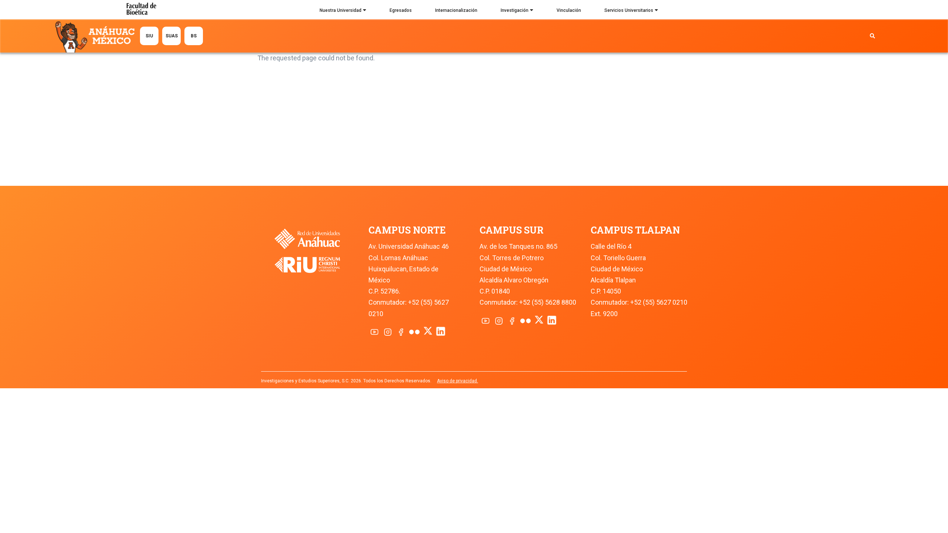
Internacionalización (456, 10)
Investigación (514, 10)
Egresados (401, 10)
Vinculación (569, 10)
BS (194, 35)
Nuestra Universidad (340, 10)
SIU (149, 35)
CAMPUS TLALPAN (635, 230)
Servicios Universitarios (628, 10)
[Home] (96, 36)
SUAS (172, 35)
